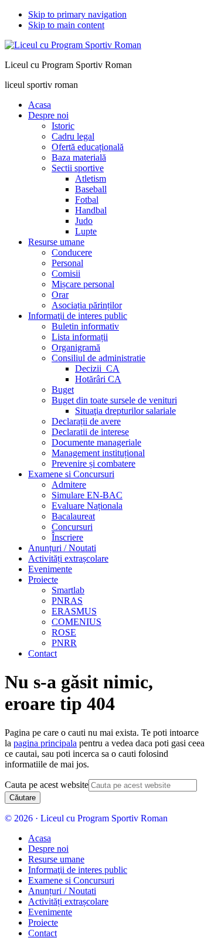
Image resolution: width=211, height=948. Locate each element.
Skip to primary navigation (77, 14)
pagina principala (45, 743)
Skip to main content (66, 25)
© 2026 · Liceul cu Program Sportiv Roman (86, 818)
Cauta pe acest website (47, 785)
